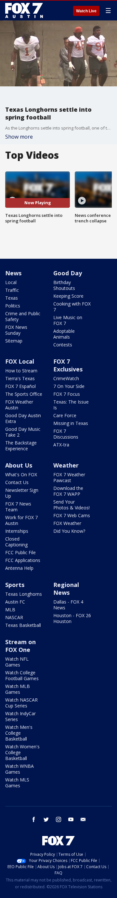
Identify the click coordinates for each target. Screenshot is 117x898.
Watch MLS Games (17, 783)
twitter (46, 819)
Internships (16, 531)
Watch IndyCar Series (20, 716)
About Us (18, 465)
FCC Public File (20, 552)
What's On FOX (21, 474)
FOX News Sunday (16, 330)
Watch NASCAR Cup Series (21, 703)
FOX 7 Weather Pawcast (69, 477)
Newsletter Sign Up (21, 493)
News (13, 273)
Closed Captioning (16, 542)
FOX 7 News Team (18, 507)
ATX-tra (61, 445)
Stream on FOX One (20, 646)
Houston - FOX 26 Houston (72, 618)
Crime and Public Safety (22, 316)
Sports (14, 585)
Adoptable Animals (64, 334)
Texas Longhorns (23, 594)
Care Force (64, 415)
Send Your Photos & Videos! (71, 505)
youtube (71, 819)
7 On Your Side (68, 386)
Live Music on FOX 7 (67, 320)
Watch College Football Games (22, 675)
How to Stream (21, 371)
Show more (19, 136)
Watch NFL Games (17, 662)
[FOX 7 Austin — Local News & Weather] (24, 10)
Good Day (67, 273)
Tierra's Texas (20, 378)
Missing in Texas (70, 423)
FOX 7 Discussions (65, 434)
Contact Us (17, 482)
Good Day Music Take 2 (22, 432)
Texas (11, 298)
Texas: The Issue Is (71, 405)
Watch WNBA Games (19, 769)
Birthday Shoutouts (64, 285)
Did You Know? (69, 531)
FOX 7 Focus (66, 394)
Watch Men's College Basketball (18, 733)
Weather (66, 465)
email (83, 819)
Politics (12, 306)
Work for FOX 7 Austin (21, 520)
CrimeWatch (66, 378)
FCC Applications (22, 560)
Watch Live (86, 11)
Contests (62, 345)
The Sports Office (23, 394)
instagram (58, 819)
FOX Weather (67, 523)
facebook (34, 819)
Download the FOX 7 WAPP (68, 491)
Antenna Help (19, 568)
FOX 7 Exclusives (68, 365)
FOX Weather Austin (19, 405)
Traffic (12, 290)
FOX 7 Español (20, 386)
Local (11, 282)
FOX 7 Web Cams (71, 515)
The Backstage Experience (21, 446)
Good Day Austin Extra (23, 418)
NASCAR (14, 617)
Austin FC (15, 602)
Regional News (66, 588)
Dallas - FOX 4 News (68, 605)
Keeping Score (68, 296)
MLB (10, 609)
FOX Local (19, 361)
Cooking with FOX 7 (72, 307)
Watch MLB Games (17, 689)
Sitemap (13, 341)
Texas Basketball (23, 625)
